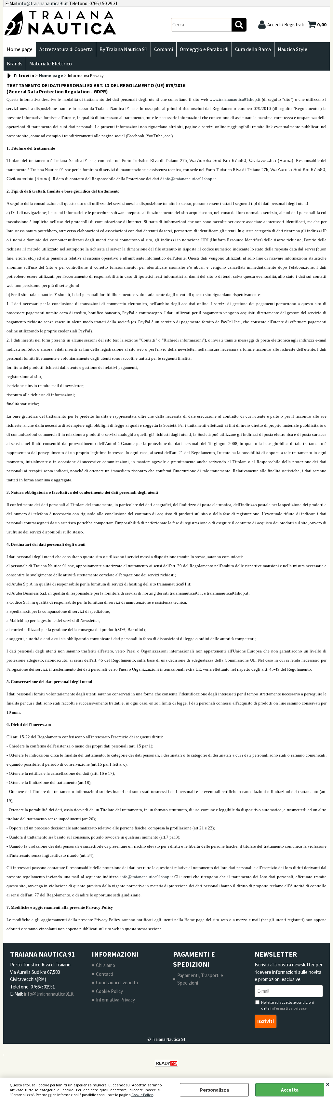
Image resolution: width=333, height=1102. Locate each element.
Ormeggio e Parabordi (204, 49)
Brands (14, 63)
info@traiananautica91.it (43, 3)
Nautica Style (292, 49)
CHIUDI (328, 1084)
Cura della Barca (253, 49)
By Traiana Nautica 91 (123, 49)
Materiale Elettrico (50, 63)
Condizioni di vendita (117, 982)
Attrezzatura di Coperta (66, 49)
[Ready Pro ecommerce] (166, 1063)
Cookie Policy (142, 1094)
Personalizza (214, 1090)
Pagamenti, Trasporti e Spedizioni (200, 979)
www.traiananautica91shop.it (234, 99)
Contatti (104, 974)
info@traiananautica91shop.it (189, 178)
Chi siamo (105, 965)
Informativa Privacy (115, 1000)
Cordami (163, 49)
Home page (20, 49)
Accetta (290, 1090)
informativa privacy (288, 1008)
